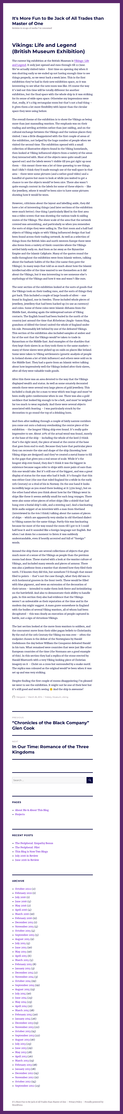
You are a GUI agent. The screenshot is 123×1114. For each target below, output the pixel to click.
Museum (56, 697)
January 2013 (22, 1068)
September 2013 (24, 1035)
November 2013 (24, 1027)
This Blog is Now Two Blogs (31, 851)
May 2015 (20, 951)
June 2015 (21, 947)
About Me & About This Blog (32, 810)
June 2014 (21, 997)
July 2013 (20, 1043)
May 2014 (20, 1001)
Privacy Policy (75, 1102)
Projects (20, 814)
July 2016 (20, 897)
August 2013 (22, 1039)
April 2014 (21, 1006)
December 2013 (24, 1022)
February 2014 (23, 1014)
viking (65, 697)
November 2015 (24, 926)
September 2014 (24, 985)
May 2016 (21, 905)
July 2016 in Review (26, 855)
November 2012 (24, 1077)
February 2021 (23, 892)
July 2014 (20, 993)
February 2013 (23, 1064)
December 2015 (24, 922)
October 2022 (23, 888)
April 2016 (21, 909)
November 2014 (24, 976)
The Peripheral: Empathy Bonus (34, 843)
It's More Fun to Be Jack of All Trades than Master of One (39, 1102)
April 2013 (21, 1056)
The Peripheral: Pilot (27, 847)
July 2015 (20, 943)
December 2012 (24, 1073)
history (48, 697)
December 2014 (24, 972)
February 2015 (23, 964)
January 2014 (22, 1018)
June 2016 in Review (27, 859)
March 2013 (22, 1060)
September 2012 (24, 1085)
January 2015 (22, 968)
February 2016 (23, 918)
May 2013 (20, 1052)
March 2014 (22, 1010)
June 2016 (21, 901)
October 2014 (23, 980)
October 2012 (23, 1081)
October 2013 (23, 1031)
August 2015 (22, 939)
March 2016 (22, 913)
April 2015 (21, 955)
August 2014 (22, 989)
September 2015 (24, 934)
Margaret (20, 697)
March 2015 (22, 960)
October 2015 (23, 930)
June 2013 (21, 1048)
